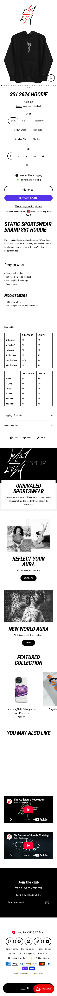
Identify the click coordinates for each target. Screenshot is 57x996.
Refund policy (15, 953)
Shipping (19, 106)
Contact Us (43, 953)
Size (29, 149)
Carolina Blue (21, 139)
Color (28, 113)
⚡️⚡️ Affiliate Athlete (39, 958)
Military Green (20, 130)
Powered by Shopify (37, 973)
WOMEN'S (28, 578)
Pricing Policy (29, 953)
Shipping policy (27, 949)
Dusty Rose (37, 130)
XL (34, 156)
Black (13, 121)
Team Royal (40, 121)
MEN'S (28, 642)
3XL (28, 165)
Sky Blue (36, 139)
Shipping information (13, 415)
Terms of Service (44, 949)
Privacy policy (12, 949)
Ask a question (11, 425)
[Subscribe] (46, 902)
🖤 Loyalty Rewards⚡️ (17, 958)
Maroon (25, 121)
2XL (43, 156)
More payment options (28, 206)
